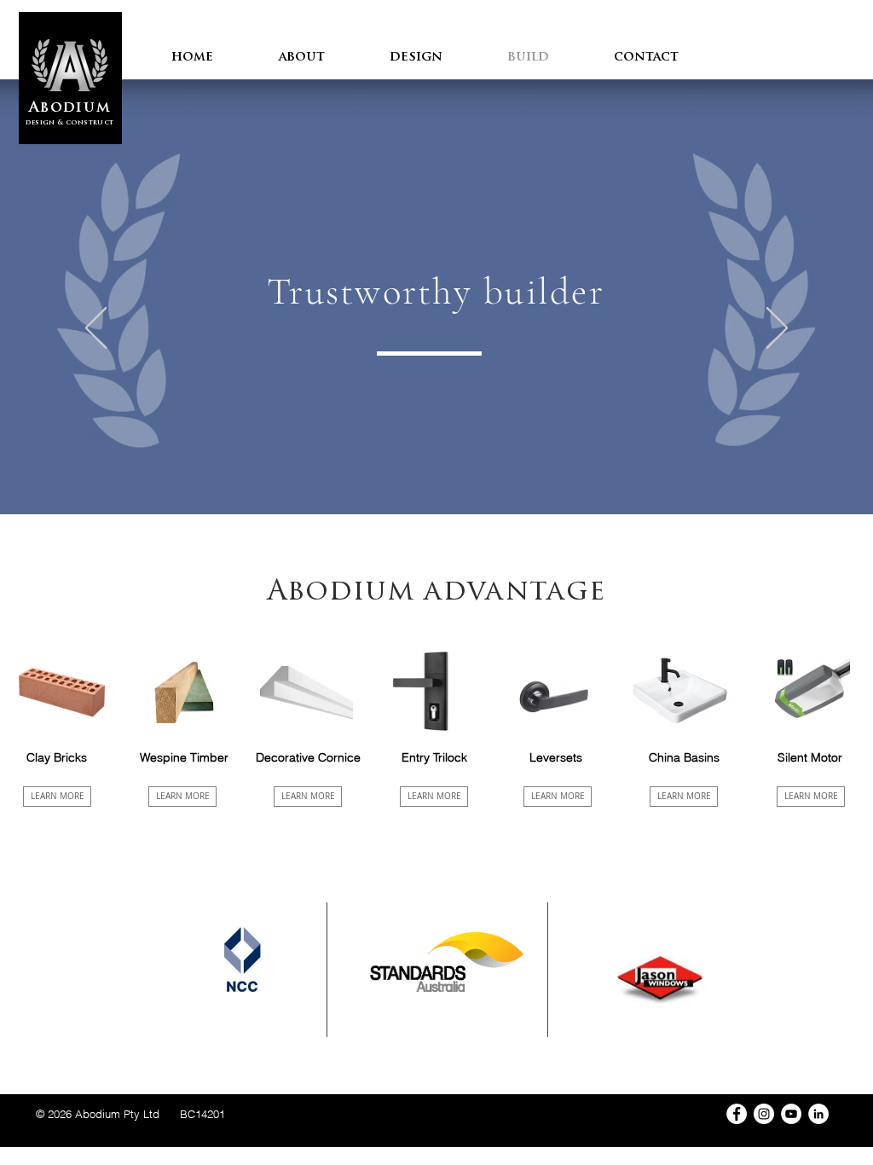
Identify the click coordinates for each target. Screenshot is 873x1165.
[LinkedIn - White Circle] (818, 1114)
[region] (66, 681)
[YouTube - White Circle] (791, 1114)
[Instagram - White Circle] (764, 1114)
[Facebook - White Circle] (736, 1114)
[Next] (777, 329)
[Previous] (96, 329)
